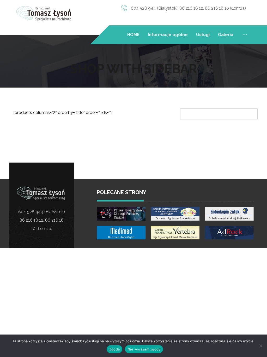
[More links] (245, 35)
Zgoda (114, 349)
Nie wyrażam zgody (144, 349)
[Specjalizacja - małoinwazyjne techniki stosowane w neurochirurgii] (44, 13)
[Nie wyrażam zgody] (260, 345)
